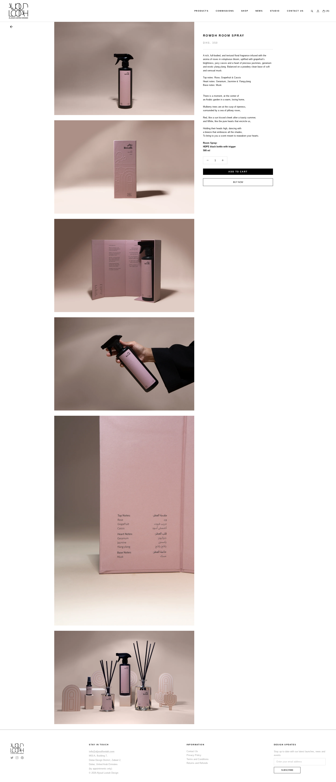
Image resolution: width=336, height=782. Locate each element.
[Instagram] (17, 757)
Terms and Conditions (198, 759)
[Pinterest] (22, 757)
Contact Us (295, 11)
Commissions (225, 11)
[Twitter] (11, 757)
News (259, 11)
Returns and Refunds (197, 763)
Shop (244, 11)
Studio (275, 11)
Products (201, 11)
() (327, 11)
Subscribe (287, 770)
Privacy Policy (194, 755)
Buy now (238, 182)
